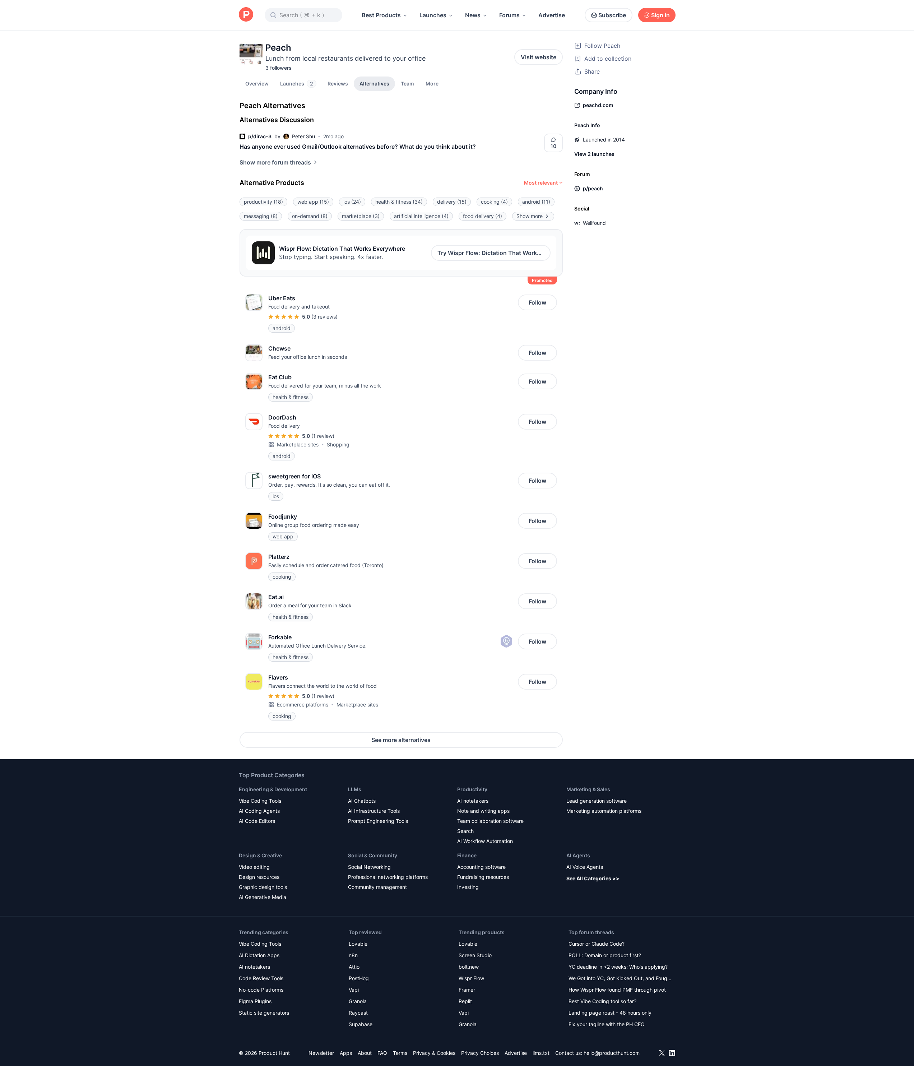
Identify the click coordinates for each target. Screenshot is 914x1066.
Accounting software (481, 867)
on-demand (310, 216)
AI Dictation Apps (259, 955)
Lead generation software (596, 801)
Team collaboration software (490, 821)
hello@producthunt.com (612, 1053)
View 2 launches (594, 154)
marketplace (361, 216)
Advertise (551, 15)
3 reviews (324, 317)
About (365, 1053)
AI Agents (578, 855)
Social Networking (369, 867)
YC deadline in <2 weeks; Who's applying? (618, 967)
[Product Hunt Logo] (246, 15)
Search (465, 831)
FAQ (382, 1053)
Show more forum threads (275, 162)
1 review (323, 436)
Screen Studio (475, 955)
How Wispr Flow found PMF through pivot (617, 990)
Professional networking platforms (388, 877)
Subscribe (612, 15)
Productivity (472, 789)
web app (313, 202)
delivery (452, 202)
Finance (467, 855)
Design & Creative (260, 855)
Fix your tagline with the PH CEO (607, 1024)
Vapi (354, 990)
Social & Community (372, 855)
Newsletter (321, 1053)
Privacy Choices (480, 1053)
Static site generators (264, 1013)
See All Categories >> (593, 878)
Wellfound (594, 223)
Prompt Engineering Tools (378, 821)
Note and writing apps (483, 811)
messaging (261, 216)
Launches (432, 15)
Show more (529, 216)
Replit (465, 1001)
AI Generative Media (262, 897)
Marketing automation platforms (603, 811)
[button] (432, 83)
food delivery (482, 216)
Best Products (381, 15)
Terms (400, 1053)
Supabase (360, 1024)
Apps (346, 1053)
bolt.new (469, 967)
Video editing (254, 867)
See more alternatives (401, 739)
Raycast (358, 1013)
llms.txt (541, 1053)
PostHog (359, 978)
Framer (467, 990)
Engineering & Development (273, 789)
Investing (468, 887)
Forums (509, 15)
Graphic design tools (263, 887)
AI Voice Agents (584, 867)
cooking (494, 202)
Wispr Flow (471, 978)
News (473, 15)
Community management (377, 887)
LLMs (354, 789)
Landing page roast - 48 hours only (610, 1013)
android (536, 202)
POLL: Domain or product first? (605, 955)
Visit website (538, 57)
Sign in (660, 15)
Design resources (259, 877)
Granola (358, 1001)
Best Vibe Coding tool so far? (602, 1001)
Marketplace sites (298, 444)
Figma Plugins (255, 1001)
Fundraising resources (483, 877)
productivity (263, 202)
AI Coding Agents (259, 811)
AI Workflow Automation (485, 841)
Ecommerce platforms (302, 704)
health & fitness (399, 202)
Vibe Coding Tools (260, 801)
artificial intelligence (421, 216)
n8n (353, 955)
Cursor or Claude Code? (597, 944)
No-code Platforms (261, 990)
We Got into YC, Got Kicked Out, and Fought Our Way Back (620, 979)
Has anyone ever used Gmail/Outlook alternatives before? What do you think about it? (358, 146)
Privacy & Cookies (434, 1053)
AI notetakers (472, 801)
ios (352, 202)
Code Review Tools (261, 978)
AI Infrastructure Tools (374, 811)
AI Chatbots (362, 801)
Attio (354, 967)
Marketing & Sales (588, 789)
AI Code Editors (257, 821)
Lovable (358, 944)
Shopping (338, 444)
